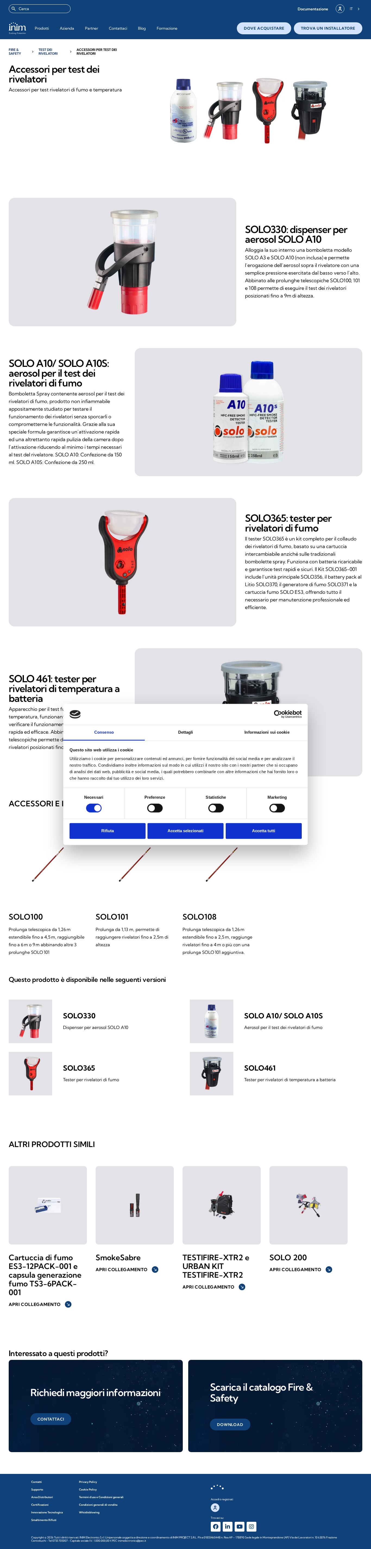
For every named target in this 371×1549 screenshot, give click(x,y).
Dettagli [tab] (185, 732)
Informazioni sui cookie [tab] (266, 732)
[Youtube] (239, 1527)
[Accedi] (340, 8)
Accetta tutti (263, 830)
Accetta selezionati (185, 830)
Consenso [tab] (104, 732)
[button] (313, 9)
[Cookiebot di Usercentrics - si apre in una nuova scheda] (278, 714)
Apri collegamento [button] (39, 1304)
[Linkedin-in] (227, 1527)
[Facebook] (216, 1527)
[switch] (155, 808)
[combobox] (40, 8)
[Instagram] (251, 1527)
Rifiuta (107, 830)
